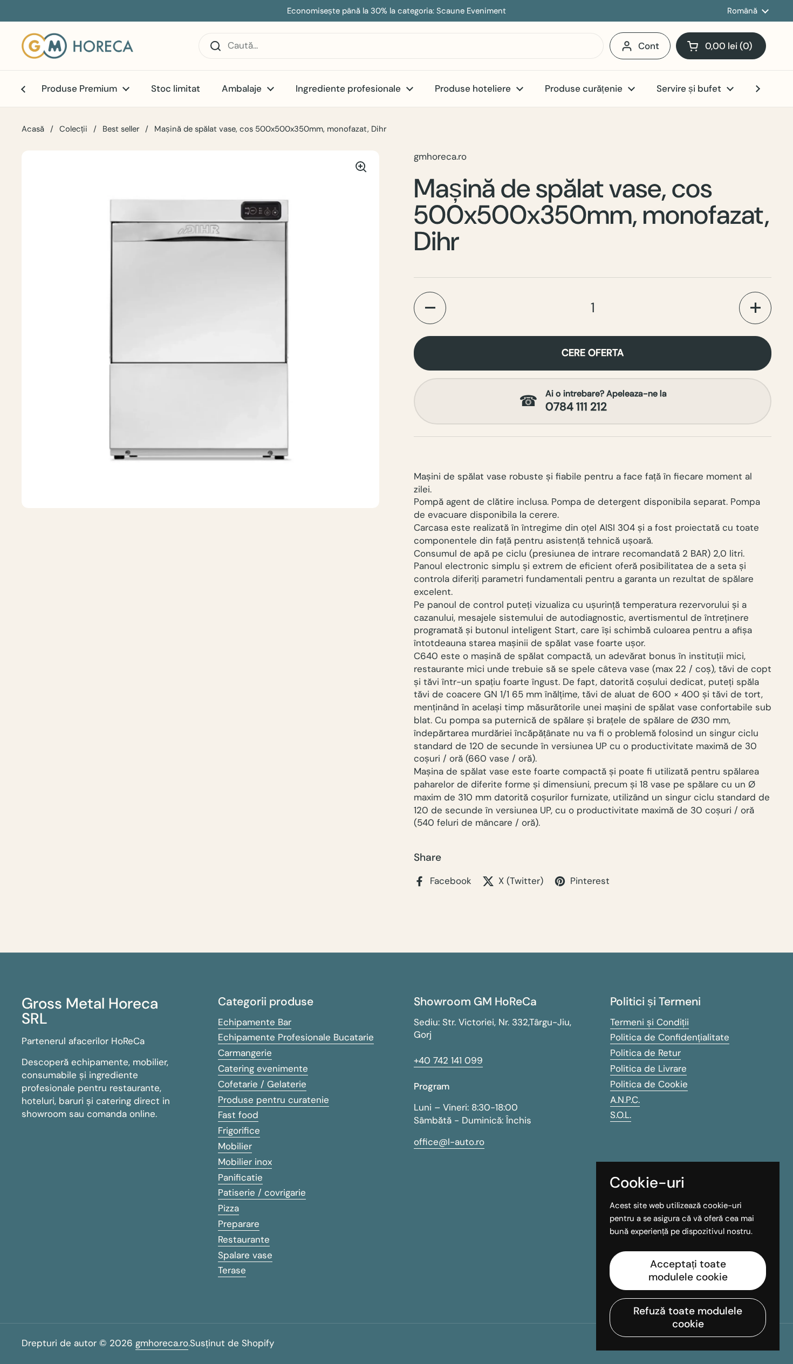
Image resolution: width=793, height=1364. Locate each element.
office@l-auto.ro (449, 1142)
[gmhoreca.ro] (77, 46)
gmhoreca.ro (161, 1343)
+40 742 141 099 (448, 1060)
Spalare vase (245, 1255)
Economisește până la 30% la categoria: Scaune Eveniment (396, 11)
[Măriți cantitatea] (755, 308)
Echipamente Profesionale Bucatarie (296, 1037)
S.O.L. (620, 1115)
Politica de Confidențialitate (669, 1037)
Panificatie (240, 1177)
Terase (232, 1270)
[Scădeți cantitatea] (430, 308)
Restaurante (244, 1239)
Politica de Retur (645, 1053)
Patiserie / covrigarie (262, 1192)
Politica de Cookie (649, 1084)
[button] (721, 45)
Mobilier (235, 1146)
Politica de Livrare (648, 1068)
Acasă (33, 129)
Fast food (238, 1115)
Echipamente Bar (254, 1022)
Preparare (238, 1224)
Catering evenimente (263, 1068)
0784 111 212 (576, 407)
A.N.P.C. (625, 1100)
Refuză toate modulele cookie (687, 1317)
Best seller (120, 129)
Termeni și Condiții (649, 1022)
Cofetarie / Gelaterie (262, 1084)
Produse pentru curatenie (273, 1100)
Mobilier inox (245, 1162)
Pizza (228, 1208)
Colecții (73, 129)
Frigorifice (239, 1130)
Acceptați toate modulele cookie (688, 1270)
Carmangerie (245, 1053)
